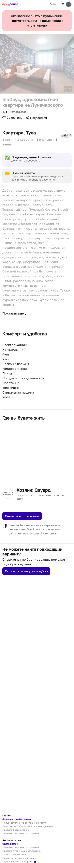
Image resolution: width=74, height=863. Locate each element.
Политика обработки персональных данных (27, 826)
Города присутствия (14, 854)
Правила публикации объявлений (21, 850)
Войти (53, 4)
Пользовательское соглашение (20, 833)
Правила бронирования (16, 829)
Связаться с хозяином (22, 516)
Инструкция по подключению (19, 857)
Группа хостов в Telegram (17, 861)
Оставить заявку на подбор (26, 571)
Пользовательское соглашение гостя (24, 822)
